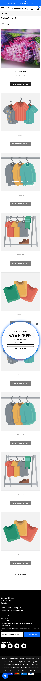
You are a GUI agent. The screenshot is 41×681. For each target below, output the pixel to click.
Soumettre (32, 635)
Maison (5, 13)
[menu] (2, 8)
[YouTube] (23, 646)
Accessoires (20, 72)
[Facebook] (3, 646)
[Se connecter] (32, 8)
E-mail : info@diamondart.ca (12, 610)
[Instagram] (10, 646)
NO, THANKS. (20, 348)
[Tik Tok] (17, 646)
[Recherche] (8, 8)
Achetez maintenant (21, 84)
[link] (20, 112)
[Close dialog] (37, 324)
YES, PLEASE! (20, 343)
